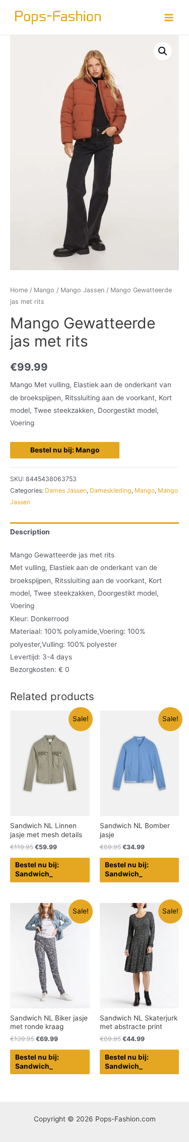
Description (30, 532)
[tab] (94, 532)
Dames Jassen (66, 490)
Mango (44, 290)
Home (19, 290)
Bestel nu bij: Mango (64, 450)
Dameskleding (111, 490)
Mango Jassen (82, 290)
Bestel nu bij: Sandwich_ (37, 869)
